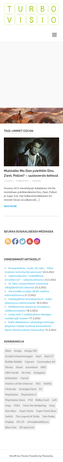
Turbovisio (22, 180)
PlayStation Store (15, 399)
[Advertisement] (31, 74)
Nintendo (10, 388)
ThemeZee (47, 455)
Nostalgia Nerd (27, 388)
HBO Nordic (12, 372)
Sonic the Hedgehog (34, 405)
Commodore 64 (46, 361)
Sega (8, 405)
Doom (19, 367)
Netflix (47, 383)
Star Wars (10, 410)
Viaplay (9, 421)
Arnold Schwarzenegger (19, 356)
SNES (17, 405)
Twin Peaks (48, 416)
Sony (52, 405)
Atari (38, 356)
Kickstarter (11, 378)
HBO (43, 367)
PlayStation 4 (28, 394)
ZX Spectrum (26, 427)
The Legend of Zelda (27, 416)
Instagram (39, 372)
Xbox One (10, 427)
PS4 (30, 399)
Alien (8, 350)
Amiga (17, 350)
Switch (9, 416)
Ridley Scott (42, 399)
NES (38, 383)
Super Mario (26, 410)
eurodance (32, 367)
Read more (10, 206)
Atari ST (48, 356)
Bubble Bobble (13, 361)
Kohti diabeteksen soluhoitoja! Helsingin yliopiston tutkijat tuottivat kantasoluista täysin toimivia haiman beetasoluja (29, 325)
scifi (54, 399)
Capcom (29, 361)
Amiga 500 (30, 350)
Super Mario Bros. (46, 410)
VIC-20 (20, 421)
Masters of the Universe (19, 383)
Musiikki (36, 180)
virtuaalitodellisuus (38, 421)
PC (40, 388)
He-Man (26, 372)
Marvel (24, 378)
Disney (9, 367)
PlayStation (11, 394)
